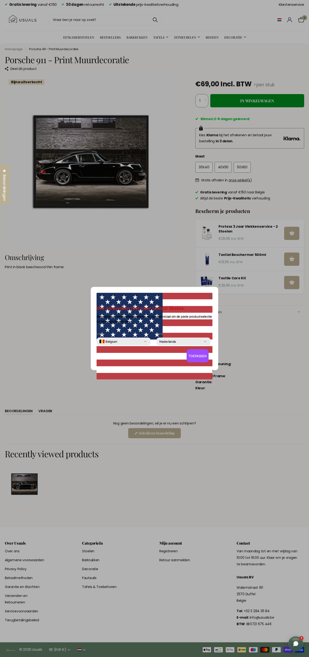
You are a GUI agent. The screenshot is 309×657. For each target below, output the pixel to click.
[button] (210, 296)
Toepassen (198, 356)
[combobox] (108, 341)
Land (100, 334)
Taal (159, 334)
